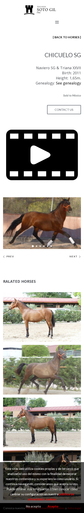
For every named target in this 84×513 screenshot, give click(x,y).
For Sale (64, 303)
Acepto (53, 506)
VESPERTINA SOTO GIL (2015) (33, 298)
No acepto (33, 506)
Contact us (64, 109)
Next (73, 256)
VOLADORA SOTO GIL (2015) (32, 457)
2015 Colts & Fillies (22, 303)
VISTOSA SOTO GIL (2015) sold (35, 351)
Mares (18, 308)
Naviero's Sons (34, 308)
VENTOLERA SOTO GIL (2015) (33, 404)
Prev (10, 256)
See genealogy (68, 83)
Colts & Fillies (46, 303)
